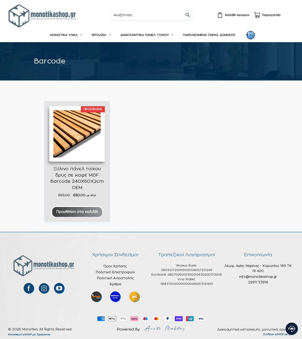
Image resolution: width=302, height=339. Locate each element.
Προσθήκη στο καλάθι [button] (77, 212)
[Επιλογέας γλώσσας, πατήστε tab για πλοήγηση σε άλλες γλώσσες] (250, 35)
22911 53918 (258, 282)
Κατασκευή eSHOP (20, 334)
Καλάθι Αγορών (237, 15)
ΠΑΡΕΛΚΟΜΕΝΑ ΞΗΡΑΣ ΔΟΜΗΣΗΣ (209, 35)
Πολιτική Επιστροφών (115, 272)
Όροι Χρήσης (115, 266)
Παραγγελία (271, 15)
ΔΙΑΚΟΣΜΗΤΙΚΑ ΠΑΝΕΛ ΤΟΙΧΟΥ (144, 35)
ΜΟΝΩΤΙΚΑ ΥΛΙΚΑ (64, 35)
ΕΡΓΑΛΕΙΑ (99, 35)
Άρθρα (115, 284)
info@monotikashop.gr (258, 276)
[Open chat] (292, 329)
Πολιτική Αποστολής (115, 278)
